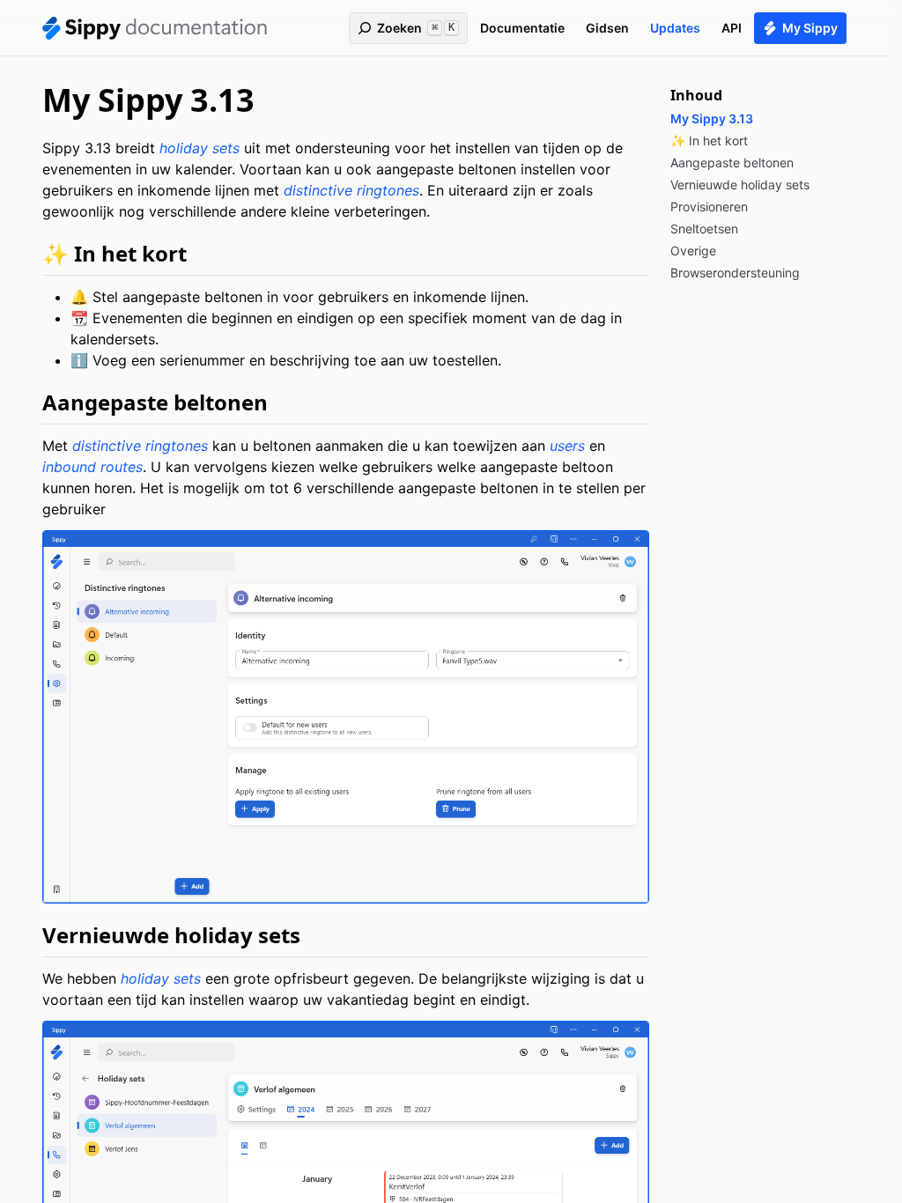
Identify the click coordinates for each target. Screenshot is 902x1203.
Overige (693, 250)
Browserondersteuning (735, 272)
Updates (675, 27)
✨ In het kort (114, 253)
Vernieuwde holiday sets (171, 934)
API (731, 27)
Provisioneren (709, 206)
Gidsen (607, 27)
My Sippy (810, 27)
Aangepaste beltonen (155, 402)
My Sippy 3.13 (711, 118)
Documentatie (522, 27)
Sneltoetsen (704, 228)
